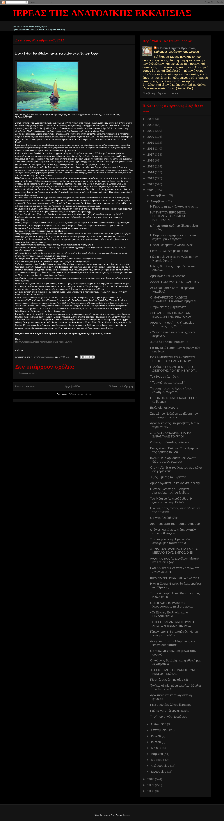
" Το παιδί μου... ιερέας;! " (167, 382)
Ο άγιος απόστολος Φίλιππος (170, 442)
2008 (151, 791)
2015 (151, 166)
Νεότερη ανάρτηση (25, 386)
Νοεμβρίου (158, 201)
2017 (151, 154)
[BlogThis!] (84, 357)
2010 (151, 779)
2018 (151, 148)
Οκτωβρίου (159, 724)
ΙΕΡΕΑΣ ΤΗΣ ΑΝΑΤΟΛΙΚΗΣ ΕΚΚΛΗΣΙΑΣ (102, 13)
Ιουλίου (156, 736)
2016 (151, 160)
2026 (151, 119)
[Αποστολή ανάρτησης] (76, 357)
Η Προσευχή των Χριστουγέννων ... (174, 206)
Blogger (126, 815)
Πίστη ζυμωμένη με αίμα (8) (169, 679)
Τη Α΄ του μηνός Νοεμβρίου (168, 716)
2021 (151, 130)
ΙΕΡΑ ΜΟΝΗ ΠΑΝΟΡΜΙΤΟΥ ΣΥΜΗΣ (174, 577)
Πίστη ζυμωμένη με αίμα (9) (169, 250)
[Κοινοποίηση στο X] (87, 357)
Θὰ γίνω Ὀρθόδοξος (164, 517)
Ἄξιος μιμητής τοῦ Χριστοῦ (168, 477)
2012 (151, 184)
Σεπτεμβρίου (160, 730)
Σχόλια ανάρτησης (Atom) (80, 394)
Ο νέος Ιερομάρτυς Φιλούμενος (171, 245)
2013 (151, 178)
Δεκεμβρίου (159, 195)
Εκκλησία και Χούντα (164, 407)
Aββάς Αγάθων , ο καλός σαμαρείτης (175, 483)
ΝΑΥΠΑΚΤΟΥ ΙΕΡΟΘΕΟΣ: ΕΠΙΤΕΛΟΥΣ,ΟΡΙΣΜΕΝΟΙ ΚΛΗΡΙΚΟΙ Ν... (168, 216)
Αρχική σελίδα (72, 386)
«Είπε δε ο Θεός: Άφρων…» (169, 341)
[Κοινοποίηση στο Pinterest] (93, 357)
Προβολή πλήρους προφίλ (160, 93)
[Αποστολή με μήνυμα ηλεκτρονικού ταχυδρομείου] (81, 357)
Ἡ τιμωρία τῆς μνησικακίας (168, 307)
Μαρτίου (157, 759)
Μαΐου (155, 748)
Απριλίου (157, 753)
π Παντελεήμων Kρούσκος (176, 48)
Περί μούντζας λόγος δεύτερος (170, 704)
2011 (151, 190)
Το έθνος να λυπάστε (164, 376)
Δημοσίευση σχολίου (28, 373)
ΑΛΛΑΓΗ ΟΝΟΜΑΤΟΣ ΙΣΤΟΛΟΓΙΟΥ (174, 282)
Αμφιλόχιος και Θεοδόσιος (167, 276)
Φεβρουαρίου (160, 765)
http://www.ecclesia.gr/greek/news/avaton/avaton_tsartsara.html (43, 342)
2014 (151, 172)
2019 (151, 142)
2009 (151, 785)
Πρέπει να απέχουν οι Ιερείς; (169, 710)
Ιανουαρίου (159, 771)
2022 (151, 124)
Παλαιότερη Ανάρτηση (121, 386)
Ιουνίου (156, 742)
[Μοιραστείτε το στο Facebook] (90, 357)
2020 (151, 136)
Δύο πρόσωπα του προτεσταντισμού (175, 523)
